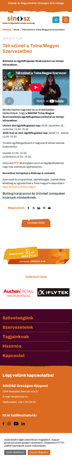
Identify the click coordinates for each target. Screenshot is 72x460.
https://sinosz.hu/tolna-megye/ (19, 187)
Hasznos (12, 346)
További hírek (36, 223)
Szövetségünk (18, 317)
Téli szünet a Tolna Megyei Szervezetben (43, 29)
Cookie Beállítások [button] (15, 452)
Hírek (16, 29)
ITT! (16, 163)
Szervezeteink (18, 327)
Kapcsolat (14, 355)
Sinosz (7, 29)
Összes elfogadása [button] (39, 452)
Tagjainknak (16, 336)
